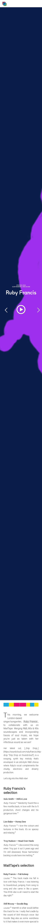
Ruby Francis (30, 721)
